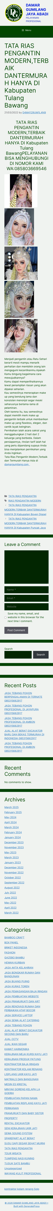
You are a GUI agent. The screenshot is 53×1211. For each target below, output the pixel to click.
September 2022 (14, 882)
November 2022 (14, 872)
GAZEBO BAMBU (14, 957)
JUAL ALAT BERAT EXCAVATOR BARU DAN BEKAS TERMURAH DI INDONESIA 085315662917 (24, 734)
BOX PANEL (11, 942)
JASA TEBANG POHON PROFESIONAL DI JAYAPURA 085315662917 (21, 709)
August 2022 (12, 887)
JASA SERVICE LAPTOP (18, 1015)
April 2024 (10, 822)
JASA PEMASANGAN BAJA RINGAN (25, 991)
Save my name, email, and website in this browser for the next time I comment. (26, 617)
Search (8, 648)
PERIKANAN (11, 1108)
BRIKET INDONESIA (15, 947)
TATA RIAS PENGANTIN (22, 496)
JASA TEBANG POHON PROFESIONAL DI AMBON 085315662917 (19, 722)
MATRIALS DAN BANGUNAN (21, 1079)
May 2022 (10, 902)
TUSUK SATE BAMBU (17, 1163)
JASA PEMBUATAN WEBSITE (21, 996)
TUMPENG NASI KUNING (19, 1158)
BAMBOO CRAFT (14, 937)
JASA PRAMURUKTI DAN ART (22, 1001)
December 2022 (13, 867)
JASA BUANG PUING (16, 981)
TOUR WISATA (12, 1153)
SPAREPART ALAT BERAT (19, 1138)
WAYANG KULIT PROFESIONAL (22, 1173)
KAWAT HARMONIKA (16, 1049)
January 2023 (12, 862)
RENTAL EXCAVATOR (17, 1123)
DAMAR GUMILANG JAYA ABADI (37, 9)
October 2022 (12, 877)
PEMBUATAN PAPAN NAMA (21, 1098)
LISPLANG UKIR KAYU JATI (20, 1074)
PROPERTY (11, 1118)
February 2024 (13, 832)
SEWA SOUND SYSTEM (18, 1133)
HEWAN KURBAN (14, 962)
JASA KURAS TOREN (16, 986)
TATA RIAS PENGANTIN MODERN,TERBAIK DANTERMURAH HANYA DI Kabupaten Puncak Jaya (25, 523)
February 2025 (13, 812)
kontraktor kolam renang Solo (21, 1189)
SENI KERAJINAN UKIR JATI (20, 1128)
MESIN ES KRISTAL (15, 1084)
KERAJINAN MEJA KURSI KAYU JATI (25, 1054)
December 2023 (14, 842)
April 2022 (10, 907)
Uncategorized (13, 1168)
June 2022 (10, 897)
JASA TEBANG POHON (18, 1025)
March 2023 (11, 857)
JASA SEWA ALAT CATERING (21, 1020)
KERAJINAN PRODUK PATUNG (22, 1059)
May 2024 (10, 817)
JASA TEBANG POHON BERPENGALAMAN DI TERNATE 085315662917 (23, 697)
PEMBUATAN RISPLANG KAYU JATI (25, 1103)
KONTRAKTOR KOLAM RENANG (23, 1069)
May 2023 (10, 852)
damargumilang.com (17, 464)
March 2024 (11, 827)
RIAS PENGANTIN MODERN (24, 500)
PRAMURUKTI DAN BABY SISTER (24, 1113)
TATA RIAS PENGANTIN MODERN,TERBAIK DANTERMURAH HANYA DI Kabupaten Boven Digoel (25, 510)
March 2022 (11, 912)
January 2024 (12, 837)
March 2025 (11, 807)
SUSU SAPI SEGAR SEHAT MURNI (24, 1143)
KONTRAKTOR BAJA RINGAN (21, 1064)
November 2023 (14, 847)
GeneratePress (32, 1206)
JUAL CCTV (11, 1039)
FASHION (9, 952)
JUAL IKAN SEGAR (15, 1044)
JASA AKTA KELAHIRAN (18, 967)
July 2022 (10, 892)
